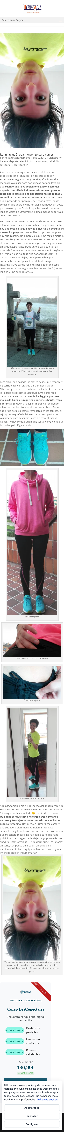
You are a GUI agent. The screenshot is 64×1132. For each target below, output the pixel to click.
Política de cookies (47, 1099)
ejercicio (24, 161)
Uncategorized (20, 165)
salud (51, 161)
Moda (33, 161)
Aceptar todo (32, 1107)
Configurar (32, 1124)
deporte (13, 161)
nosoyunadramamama (17, 157)
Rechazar (32, 1115)
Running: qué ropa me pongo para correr (26, 154)
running (42, 161)
